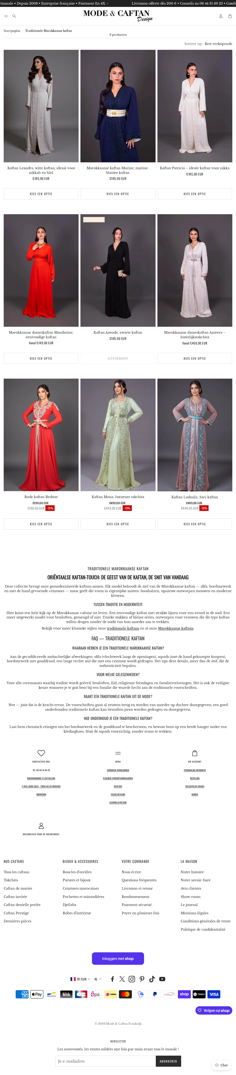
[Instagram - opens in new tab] (132, 979)
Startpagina (12, 31)
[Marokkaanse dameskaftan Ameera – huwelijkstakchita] (194, 270)
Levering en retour (118, 802)
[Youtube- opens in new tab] (162, 979)
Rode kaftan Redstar (41, 497)
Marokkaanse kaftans (175, 628)
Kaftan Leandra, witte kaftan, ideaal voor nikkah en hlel (41, 170)
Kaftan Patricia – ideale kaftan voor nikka (195, 168)
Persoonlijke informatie (195, 770)
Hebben (195, 794)
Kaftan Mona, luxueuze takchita (118, 497)
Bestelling (195, 778)
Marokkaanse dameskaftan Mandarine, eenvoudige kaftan (41, 334)
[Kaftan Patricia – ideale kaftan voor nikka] (194, 106)
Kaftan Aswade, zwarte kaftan (118, 332)
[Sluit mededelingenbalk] (231, 3)
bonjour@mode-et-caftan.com (41, 778)
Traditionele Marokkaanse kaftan (48, 31)
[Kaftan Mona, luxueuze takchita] (117, 435)
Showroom (41, 794)
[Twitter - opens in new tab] (122, 979)
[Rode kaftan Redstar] (41, 435)
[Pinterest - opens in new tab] (142, 979)
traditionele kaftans (123, 628)
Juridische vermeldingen (118, 770)
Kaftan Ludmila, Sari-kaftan (194, 497)
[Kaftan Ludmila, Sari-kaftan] (194, 435)
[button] (6, 16)
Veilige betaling (118, 794)
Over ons (118, 786)
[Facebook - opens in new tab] (112, 979)
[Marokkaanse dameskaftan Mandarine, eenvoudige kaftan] (41, 270)
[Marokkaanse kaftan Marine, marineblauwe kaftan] (117, 106)
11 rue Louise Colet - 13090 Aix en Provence (41, 786)
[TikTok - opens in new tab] (152, 979)
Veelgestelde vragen (194, 786)
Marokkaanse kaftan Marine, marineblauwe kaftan (118, 170)
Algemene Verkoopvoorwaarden (118, 778)
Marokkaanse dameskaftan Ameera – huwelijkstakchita (195, 334)
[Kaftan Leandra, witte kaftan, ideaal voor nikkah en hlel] (41, 106)
